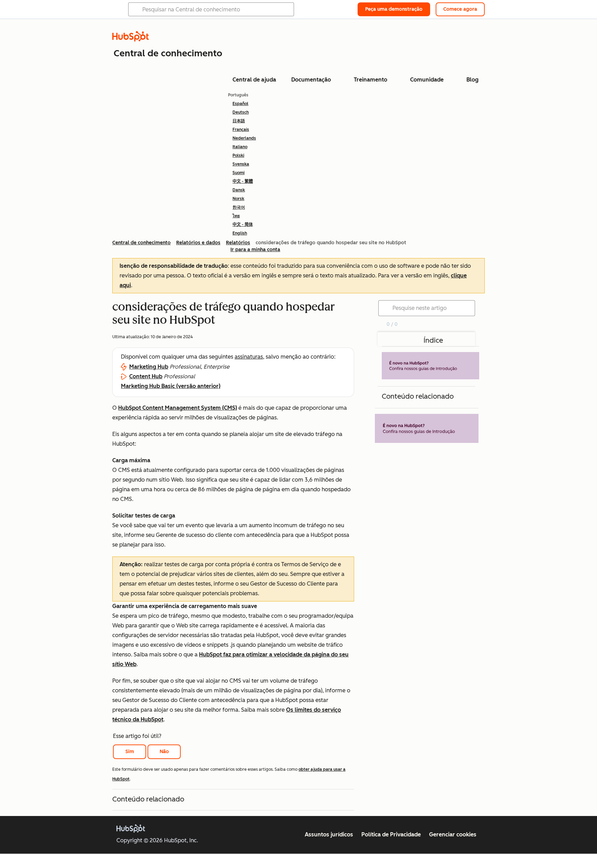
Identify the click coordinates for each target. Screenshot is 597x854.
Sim (129, 752)
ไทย (236, 215)
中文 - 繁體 (243, 181)
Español (240, 103)
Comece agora (460, 9)
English (240, 233)
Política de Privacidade (391, 834)
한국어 (239, 207)
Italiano (240, 146)
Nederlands (244, 138)
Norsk (238, 198)
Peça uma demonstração (394, 9)
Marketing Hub (148, 366)
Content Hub (145, 376)
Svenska (241, 164)
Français (241, 129)
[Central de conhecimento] (130, 39)
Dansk (239, 190)
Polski (238, 155)
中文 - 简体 (243, 224)
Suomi (239, 172)
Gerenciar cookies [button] (452, 834)
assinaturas (249, 356)
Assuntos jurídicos (329, 834)
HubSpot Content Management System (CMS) (177, 408)
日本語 (239, 120)
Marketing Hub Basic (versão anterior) (170, 386)
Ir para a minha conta (255, 250)
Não (164, 752)
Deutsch (241, 112)
